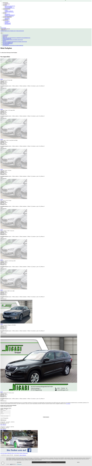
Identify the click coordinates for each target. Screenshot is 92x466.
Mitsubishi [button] (10, 453)
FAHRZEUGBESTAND (5, 30)
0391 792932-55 (3, 429)
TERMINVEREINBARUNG (13, 41)
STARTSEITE (7, 3)
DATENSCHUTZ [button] (6, 44)
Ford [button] (4, 453)
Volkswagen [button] (25, 453)
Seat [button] (16, 453)
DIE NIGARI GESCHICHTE (8, 37)
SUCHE (4, 39)
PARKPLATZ (3, 29)
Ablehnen (19, 462)
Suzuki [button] (21, 453)
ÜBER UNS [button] (5, 36)
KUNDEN (6, 22)
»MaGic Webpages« (22, 455)
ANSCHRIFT (7, 18)
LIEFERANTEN (14, 45)
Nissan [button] (13, 453)
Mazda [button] (6, 453)
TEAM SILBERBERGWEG (10, 7)
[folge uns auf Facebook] (19, 452)
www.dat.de (68, 403)
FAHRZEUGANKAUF (9, 39)
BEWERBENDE (20, 45)
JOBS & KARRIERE (16, 37)
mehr (78, 462)
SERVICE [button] (4, 40)
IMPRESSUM (9, 43)
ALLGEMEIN (7, 21)
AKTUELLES (5, 41)
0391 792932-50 (3, 424)
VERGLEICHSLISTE (20, 30)
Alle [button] (1, 453)
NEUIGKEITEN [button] (5, 34)
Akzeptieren (48, 462)
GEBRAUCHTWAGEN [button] (7, 38)
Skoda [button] (18, 453)
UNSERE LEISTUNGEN (9, 11)
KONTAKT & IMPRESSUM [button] (8, 42)
